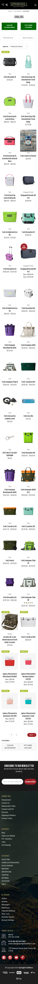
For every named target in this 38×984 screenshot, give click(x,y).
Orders (4, 899)
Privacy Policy (7, 818)
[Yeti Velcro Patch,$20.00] (28, 141)
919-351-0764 (13, 937)
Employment (6, 800)
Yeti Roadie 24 (9, 597)
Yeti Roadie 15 (28, 232)
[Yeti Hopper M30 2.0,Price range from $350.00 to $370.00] (28, 474)
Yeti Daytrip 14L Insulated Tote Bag (28, 79)
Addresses (6, 908)
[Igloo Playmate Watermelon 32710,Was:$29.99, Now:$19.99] (28, 661)
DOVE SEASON (7, 866)
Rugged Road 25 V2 (28, 196)
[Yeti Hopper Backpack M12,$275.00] (10, 330)
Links (4, 842)
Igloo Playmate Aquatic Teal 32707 (28, 716)
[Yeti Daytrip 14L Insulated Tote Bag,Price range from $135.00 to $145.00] (28, 62)
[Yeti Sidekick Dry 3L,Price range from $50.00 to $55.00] (10, 293)
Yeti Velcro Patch (28, 156)
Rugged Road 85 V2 (28, 270)
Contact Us (6, 803)
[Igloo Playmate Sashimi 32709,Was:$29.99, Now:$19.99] (10, 701)
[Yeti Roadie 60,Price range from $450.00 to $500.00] (28, 293)
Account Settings (8, 920)
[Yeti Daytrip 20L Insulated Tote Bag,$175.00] (28, 101)
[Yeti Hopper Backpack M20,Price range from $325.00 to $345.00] (10, 474)
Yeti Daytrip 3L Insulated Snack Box (9, 158)
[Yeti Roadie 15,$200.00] (28, 217)
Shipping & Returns (9, 815)
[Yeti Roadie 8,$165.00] (10, 62)
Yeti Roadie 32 (9, 269)
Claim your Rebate (8, 836)
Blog (3, 833)
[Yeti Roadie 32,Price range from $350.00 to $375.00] (10, 254)
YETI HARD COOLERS (28, 746)
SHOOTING (6, 860)
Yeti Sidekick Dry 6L (9, 233)
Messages (6, 905)
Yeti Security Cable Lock (10, 417)
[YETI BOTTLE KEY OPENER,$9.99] (10, 437)
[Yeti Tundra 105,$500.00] (28, 622)
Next (31, 735)
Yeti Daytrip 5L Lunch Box (9, 117)
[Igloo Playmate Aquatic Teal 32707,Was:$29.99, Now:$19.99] (28, 701)
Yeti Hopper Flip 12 (28, 561)
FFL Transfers (7, 839)
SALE (4, 884)
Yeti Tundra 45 (10, 526)
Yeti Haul (10, 560)
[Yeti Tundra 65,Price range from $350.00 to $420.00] (28, 367)
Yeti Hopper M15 (28, 345)
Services (5, 812)
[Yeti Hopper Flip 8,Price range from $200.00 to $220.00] (10, 367)
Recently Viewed (8, 917)
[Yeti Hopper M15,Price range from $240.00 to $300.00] (28, 330)
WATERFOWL (7, 872)
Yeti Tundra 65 (28, 382)
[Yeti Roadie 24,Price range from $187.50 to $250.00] (10, 582)
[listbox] (18, 46)
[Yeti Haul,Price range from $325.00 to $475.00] (10, 545)
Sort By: (5, 46)
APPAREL (5, 878)
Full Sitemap (6, 845)
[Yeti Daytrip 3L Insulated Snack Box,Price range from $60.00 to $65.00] (10, 141)
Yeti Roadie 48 (28, 452)
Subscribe (30, 782)
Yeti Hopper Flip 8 (10, 382)
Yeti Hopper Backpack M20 (10, 490)
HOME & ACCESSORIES (10, 863)
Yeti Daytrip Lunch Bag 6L (10, 196)
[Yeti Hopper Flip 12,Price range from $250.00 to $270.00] (28, 545)
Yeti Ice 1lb (28, 416)
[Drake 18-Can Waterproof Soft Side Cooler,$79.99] (10, 622)
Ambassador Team (8, 806)
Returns (4, 902)
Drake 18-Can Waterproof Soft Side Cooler (9, 639)
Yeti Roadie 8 (10, 77)
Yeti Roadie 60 (28, 308)
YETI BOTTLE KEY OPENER (9, 454)
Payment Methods (8, 911)
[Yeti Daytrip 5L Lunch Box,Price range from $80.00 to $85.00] (10, 101)
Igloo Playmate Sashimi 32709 (10, 714)
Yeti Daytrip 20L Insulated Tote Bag (28, 119)
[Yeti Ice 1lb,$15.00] (28, 401)
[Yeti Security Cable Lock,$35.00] (10, 401)
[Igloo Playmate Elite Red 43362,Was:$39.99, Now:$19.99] (10, 661)
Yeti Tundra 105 (28, 637)
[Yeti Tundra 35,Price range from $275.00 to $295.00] (28, 511)
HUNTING (5, 875)
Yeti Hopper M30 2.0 (28, 490)
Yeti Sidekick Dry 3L (9, 309)
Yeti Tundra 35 (28, 526)
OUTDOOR (5, 881)
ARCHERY (5, 869)
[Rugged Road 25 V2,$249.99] (28, 180)
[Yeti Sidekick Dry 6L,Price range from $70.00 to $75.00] (10, 217)
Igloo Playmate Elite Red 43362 (10, 675)
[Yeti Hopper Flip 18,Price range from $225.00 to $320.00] (28, 582)
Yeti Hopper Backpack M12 (9, 346)
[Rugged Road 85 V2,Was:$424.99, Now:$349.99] (28, 254)
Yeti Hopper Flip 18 (28, 598)
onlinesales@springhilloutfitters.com (21, 944)
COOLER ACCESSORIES (10, 746)
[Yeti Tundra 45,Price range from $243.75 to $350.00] (10, 511)
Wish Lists (6, 914)
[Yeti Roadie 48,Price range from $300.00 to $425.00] (28, 437)
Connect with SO (8, 809)
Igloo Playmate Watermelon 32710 (28, 676)
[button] (19, 38)
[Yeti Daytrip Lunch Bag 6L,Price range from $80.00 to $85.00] (10, 180)
